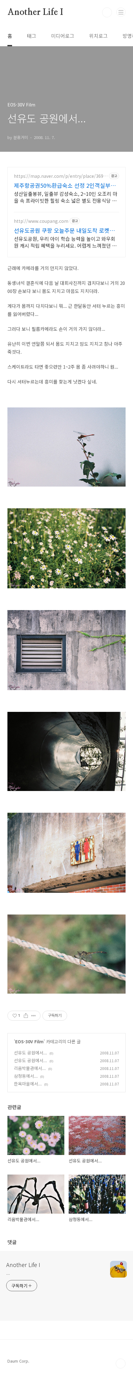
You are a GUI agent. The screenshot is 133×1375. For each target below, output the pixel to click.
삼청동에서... (26, 1076)
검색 (107, 12)
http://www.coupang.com (41, 221)
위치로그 (98, 35)
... (8, 1273)
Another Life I (35, 12)
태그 (31, 35)
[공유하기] (26, 1015)
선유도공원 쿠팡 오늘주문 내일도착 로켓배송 (64, 230)
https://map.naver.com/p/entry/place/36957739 (60, 176)
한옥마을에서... (28, 1084)
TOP (121, 1363)
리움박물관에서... (30, 1068)
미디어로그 (62, 35)
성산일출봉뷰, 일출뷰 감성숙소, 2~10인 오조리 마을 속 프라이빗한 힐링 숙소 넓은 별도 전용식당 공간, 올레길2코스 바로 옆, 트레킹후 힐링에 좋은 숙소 (65, 197)
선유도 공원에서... (30, 1052)
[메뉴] (121, 12)
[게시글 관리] (33, 1015)
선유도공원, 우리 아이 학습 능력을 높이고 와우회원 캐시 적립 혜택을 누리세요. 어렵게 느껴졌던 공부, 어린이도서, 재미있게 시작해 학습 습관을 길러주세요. (65, 242)
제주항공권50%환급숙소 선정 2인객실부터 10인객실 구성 (65, 185)
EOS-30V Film (29, 1041)
